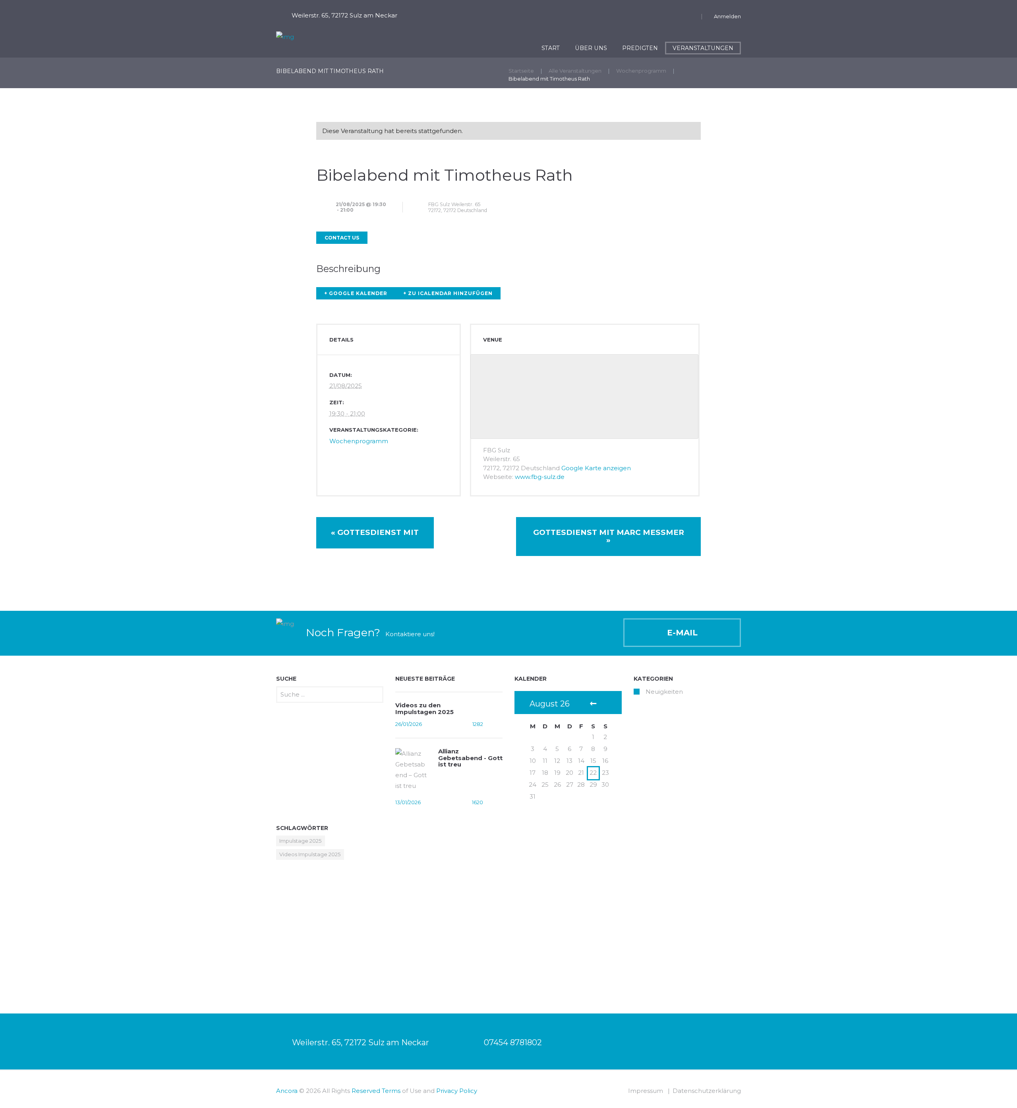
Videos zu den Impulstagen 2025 (424, 708)
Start (550, 48)
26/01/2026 (408, 724)
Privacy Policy (456, 1090)
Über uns (591, 48)
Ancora (287, 1090)
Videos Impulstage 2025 (309, 854)
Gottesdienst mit (375, 532)
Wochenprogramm (641, 71)
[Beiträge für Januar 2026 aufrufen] (593, 704)
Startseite (521, 71)
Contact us (342, 238)
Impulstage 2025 (300, 841)
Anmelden (727, 16)
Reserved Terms (376, 1090)
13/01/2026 (408, 802)
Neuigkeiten (664, 691)
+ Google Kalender (355, 293)
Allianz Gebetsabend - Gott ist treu (470, 757)
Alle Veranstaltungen (575, 71)
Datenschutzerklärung (707, 1090)
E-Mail (682, 632)
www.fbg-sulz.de (540, 477)
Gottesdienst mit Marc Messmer (608, 536)
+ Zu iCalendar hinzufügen (448, 293)
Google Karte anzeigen (596, 468)
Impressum (645, 1090)
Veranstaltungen (703, 48)
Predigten (640, 48)
